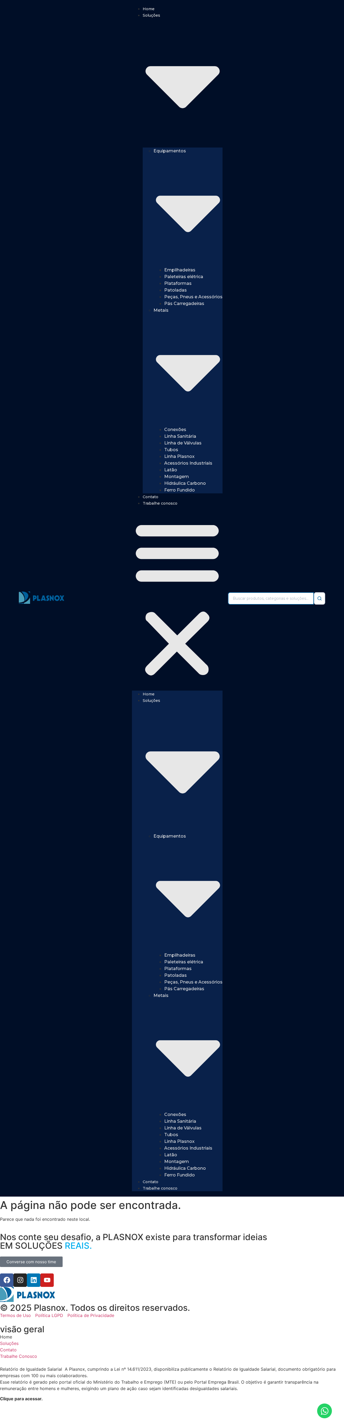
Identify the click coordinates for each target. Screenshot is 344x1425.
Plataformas (178, 283)
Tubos (171, 449)
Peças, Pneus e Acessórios (193, 296)
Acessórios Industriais (188, 463)
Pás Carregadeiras (184, 303)
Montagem (176, 476)
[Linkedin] (33, 1280)
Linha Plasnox (179, 456)
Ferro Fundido (179, 490)
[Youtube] (47, 1280)
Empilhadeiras (179, 269)
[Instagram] (20, 1280)
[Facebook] (6, 1280)
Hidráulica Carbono (185, 483)
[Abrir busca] (319, 598)
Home (149, 8)
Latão (170, 469)
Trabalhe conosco (160, 503)
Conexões (175, 429)
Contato (150, 496)
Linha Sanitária (180, 436)
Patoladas (175, 290)
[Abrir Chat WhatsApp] (324, 1411)
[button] (177, 598)
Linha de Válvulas (183, 443)
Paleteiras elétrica (183, 276)
